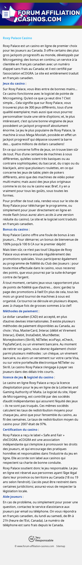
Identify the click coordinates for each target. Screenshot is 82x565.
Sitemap (60, 546)
